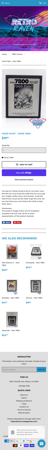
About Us (24, 395)
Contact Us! (24, 407)
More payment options (24, 179)
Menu (7, 3)
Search (24, 398)
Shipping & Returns (24, 401)
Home (4, 54)
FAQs (24, 404)
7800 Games (17, 54)
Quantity (5, 145)
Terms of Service (24, 410)
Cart (44, 3)
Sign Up (41, 370)
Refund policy (24, 413)
